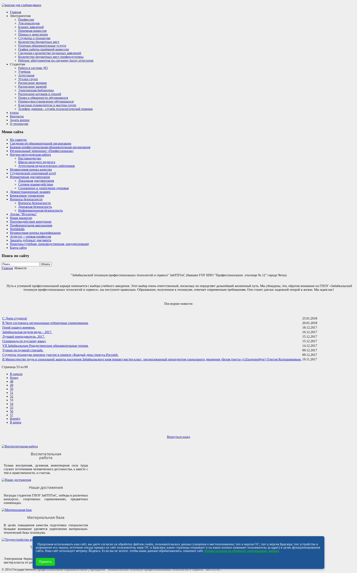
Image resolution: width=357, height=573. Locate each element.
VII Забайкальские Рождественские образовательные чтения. (45, 345)
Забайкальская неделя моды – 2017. (27, 332)
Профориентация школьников (31, 225)
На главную (18, 139)
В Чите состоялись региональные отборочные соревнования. (45, 323)
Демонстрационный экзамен (30, 192)
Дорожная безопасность (35, 206)
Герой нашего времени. (18, 327)
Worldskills (17, 229)
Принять (45, 561)
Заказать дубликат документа (30, 240)
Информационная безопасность (40, 210)
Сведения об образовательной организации (40, 143)
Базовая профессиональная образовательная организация (50, 147)
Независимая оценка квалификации (35, 232)
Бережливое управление (27, 195)
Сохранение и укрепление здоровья (43, 188)
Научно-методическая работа (30, 154)
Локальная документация (36, 180)
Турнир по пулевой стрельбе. (22, 350)
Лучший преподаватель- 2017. (23, 336)
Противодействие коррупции (30, 221)
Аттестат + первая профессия (30, 236)
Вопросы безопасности (26, 199)
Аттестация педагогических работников (46, 165)
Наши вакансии (21, 218)
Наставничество (29, 158)
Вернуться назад (178, 437)
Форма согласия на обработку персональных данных (242, 551)
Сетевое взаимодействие (35, 184)
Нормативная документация (30, 177)
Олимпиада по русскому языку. (24, 341)
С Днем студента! (14, 318)
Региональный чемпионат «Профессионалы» (42, 151)
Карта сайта (18, 247)
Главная (7, 268)
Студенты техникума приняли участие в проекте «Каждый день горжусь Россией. (60, 354)
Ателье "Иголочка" (23, 214)
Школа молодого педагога (36, 162)
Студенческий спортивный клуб (33, 173)
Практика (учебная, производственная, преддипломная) (49, 244)
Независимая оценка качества (31, 169)
